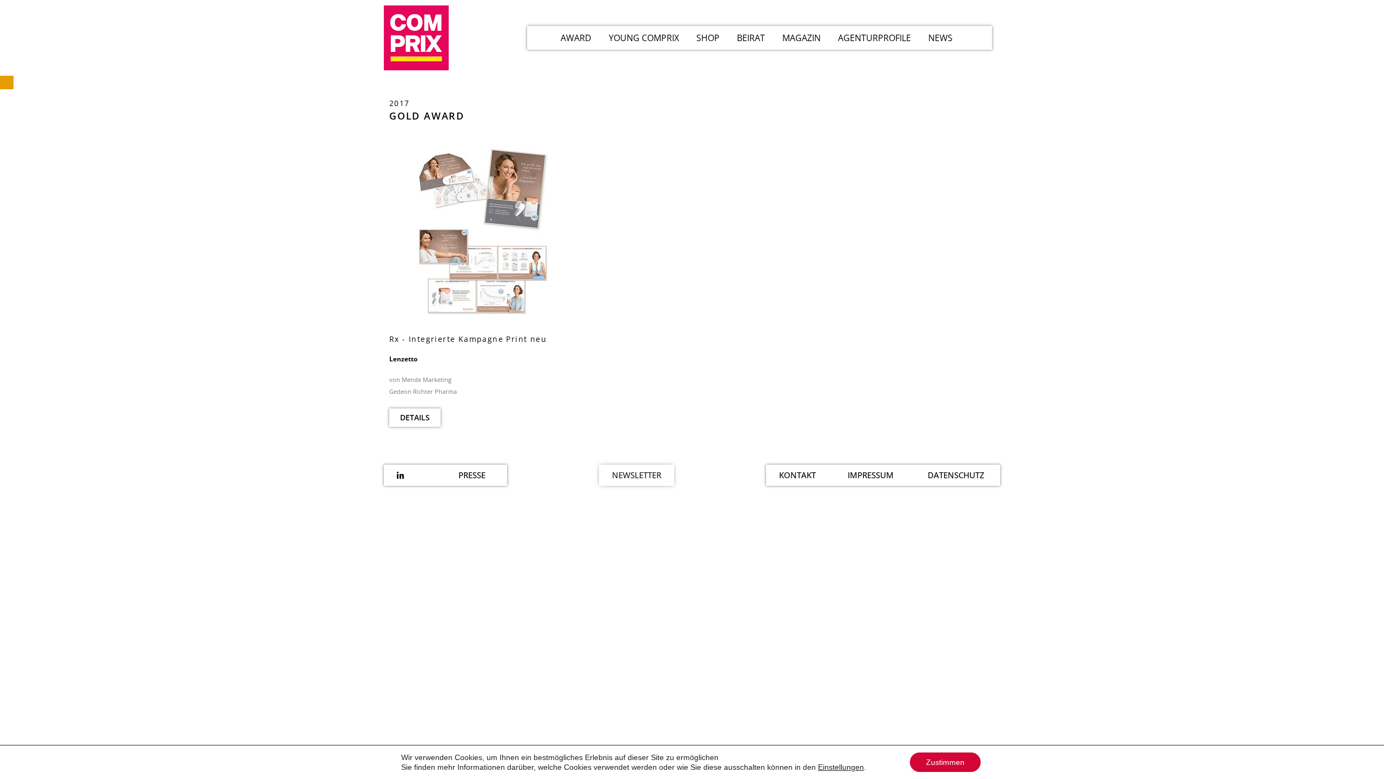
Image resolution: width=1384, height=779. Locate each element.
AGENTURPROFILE (874, 38)
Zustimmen (945, 762)
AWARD (576, 38)
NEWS (940, 38)
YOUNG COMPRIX (644, 38)
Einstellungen (841, 767)
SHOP (708, 38)
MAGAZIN (801, 38)
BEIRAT (751, 38)
